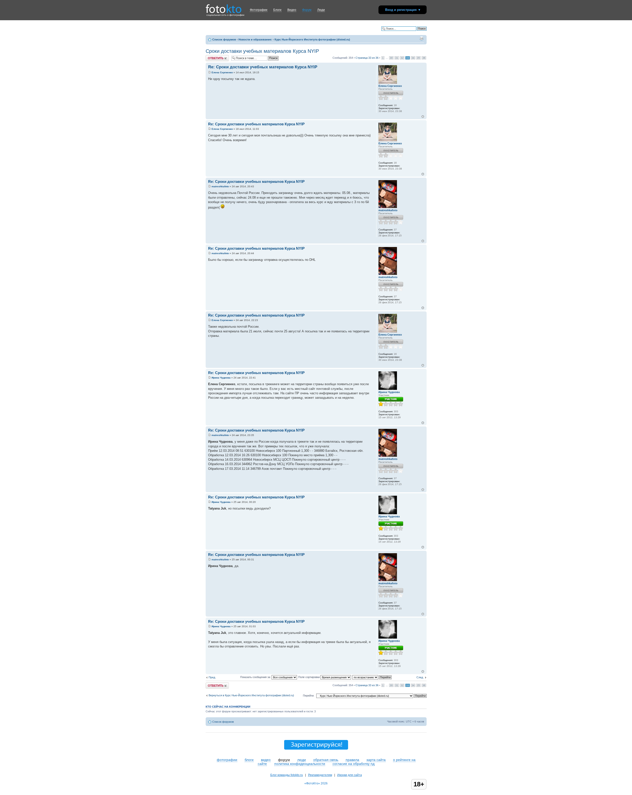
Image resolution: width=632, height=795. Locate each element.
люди (301, 760)
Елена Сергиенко (222, 72)
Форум (306, 10)
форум (284, 760)
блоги (249, 760)
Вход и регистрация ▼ (403, 10)
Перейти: (308, 695)
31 (396, 58)
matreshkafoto (220, 186)
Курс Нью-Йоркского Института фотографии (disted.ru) (312, 39)
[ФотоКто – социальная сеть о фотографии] (224, 7)
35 (418, 58)
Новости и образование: (255, 39)
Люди (321, 10)
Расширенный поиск (414, 32)
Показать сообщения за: (256, 677)
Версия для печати (421, 38)
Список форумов (224, 39)
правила (352, 760)
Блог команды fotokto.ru (286, 775)
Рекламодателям (320, 775)
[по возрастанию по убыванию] (372, 677)
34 (413, 58)
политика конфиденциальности (299, 764)
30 (391, 58)
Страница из (367, 57)
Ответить (211, 56)
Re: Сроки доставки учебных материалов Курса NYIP (262, 67)
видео (266, 760)
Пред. (212, 677)
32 (402, 58)
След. (420, 677)
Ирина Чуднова (221, 377)
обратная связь (325, 760)
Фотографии (258, 10)
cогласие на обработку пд (354, 764)
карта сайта (376, 760)
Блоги (277, 10)
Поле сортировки (309, 677)
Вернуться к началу (422, 116)
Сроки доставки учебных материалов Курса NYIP (262, 51)
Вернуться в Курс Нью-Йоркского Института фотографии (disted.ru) (251, 695)
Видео (291, 10)
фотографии (227, 760)
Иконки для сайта (349, 775)
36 (423, 58)
